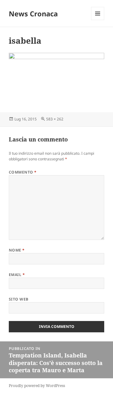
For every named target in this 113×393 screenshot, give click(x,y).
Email (17, 274)
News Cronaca (33, 13)
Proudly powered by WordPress (37, 385)
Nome (17, 250)
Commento (23, 172)
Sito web (19, 299)
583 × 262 (54, 119)
